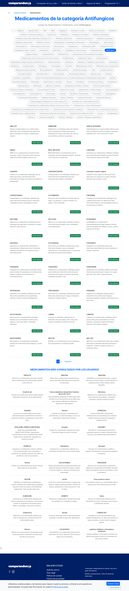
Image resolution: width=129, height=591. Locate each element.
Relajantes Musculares (49, 97)
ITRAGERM (90, 291)
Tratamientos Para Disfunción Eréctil (81, 113)
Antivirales (68, 66)
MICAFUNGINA (15, 338)
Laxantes (63, 93)
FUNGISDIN (14, 267)
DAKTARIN (14, 219)
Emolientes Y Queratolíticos (22, 78)
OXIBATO (64, 496)
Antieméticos (57, 50)
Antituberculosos (28, 66)
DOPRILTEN (101, 411)
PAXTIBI (27, 479)
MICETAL (51, 338)
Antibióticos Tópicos (43, 42)
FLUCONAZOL (53, 243)
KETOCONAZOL (16, 314)
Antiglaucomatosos (32, 54)
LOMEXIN (90, 314)
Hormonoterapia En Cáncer (46, 89)
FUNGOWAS (52, 267)
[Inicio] (9, 13)
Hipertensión (37, 86)
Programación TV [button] (112, 3)
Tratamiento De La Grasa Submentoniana (86, 105)
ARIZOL (12, 150)
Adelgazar (20, 30)
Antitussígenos (56, 66)
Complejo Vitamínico (106, 70)
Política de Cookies (60, 587)
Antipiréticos (69, 62)
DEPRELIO (27, 446)
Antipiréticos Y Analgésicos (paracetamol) (91, 62)
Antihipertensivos (48, 54)
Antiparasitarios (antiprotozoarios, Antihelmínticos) (27, 62)
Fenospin (101, 446)
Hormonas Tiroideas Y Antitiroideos (21, 89)
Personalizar (114, 587)
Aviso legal (51, 573)
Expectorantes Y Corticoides (53, 82)
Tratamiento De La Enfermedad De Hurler (85, 101)
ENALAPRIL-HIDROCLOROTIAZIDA (27, 427)
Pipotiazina (64, 446)
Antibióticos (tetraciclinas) (23, 42)
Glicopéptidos (112, 82)
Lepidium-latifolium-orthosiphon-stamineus (101, 530)
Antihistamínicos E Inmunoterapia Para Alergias (88, 54)
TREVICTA (27, 375)
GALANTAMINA (64, 463)
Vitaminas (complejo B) (46, 117)
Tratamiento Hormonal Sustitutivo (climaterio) (68, 109)
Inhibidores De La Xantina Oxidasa (90, 89)
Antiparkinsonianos (54, 62)
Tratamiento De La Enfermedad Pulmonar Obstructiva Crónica (49, 105)
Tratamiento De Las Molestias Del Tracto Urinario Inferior (30, 109)
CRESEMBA (90, 195)
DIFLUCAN (52, 219)
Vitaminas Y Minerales (65, 117)
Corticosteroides (58, 74)
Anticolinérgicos (94, 42)
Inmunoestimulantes (112, 89)
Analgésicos (63, 30)
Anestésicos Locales (77, 30)
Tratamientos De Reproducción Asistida (52, 113)
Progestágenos (110, 93)
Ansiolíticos (112, 30)
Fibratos (69, 82)
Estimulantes (35, 82)
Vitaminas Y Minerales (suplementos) (89, 117)
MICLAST (89, 338)
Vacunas (100, 113)
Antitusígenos (42, 66)
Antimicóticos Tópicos (85, 58)
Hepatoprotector (23, 86)
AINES (53, 30)
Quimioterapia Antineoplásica (28, 97)
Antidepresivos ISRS (106, 46)
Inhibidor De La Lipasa (67, 89)
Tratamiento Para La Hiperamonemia (23, 113)
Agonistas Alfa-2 (33, 30)
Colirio (94, 70)
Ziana (102, 496)
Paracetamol (97, 93)
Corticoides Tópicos (42, 74)
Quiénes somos (53, 570)
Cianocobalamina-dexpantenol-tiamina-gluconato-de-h (64, 393)
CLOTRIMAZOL (53, 195)
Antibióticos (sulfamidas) (105, 38)
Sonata (64, 513)
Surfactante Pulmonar (103, 97)
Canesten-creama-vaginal (96, 171)
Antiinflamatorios (68, 58)
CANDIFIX (13, 171)
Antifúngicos (110, 50)
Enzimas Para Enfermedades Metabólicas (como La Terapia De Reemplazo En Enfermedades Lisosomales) (70, 78)
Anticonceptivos (21, 46)
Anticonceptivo (109, 42)
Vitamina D (31, 117)
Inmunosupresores (36, 93)
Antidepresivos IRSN (89, 46)
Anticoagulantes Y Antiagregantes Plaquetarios (69, 42)
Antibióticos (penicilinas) (101, 34)
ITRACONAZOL (53, 291)
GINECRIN (101, 375)
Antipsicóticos (113, 62)
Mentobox (102, 392)
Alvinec (27, 463)
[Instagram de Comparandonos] (13, 571)
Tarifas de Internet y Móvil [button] (72, 3)
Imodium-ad (27, 392)
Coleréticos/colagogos (80, 70)
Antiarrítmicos (51, 34)
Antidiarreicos (44, 50)
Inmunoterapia (50, 93)
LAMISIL (51, 314)
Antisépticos (15, 66)
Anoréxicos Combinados (97, 30)
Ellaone (27, 529)
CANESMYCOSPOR (55, 171)
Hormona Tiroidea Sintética (102, 86)
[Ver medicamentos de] (13, 30)
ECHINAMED (91, 219)
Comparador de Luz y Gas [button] (47, 3)
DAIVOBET (102, 427)
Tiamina (64, 411)
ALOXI (64, 479)
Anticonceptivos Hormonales (40, 46)
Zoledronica (27, 513)
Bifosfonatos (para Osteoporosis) (107, 66)
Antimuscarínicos (102, 58)
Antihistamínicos (63, 54)
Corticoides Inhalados (24, 74)
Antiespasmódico (96, 50)
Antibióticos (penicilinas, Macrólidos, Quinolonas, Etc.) (33, 38)
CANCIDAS (90, 150)
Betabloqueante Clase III (84, 66)
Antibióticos (64, 34)
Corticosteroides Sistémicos (77, 74)
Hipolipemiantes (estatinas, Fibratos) (77, 86)
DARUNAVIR (101, 463)
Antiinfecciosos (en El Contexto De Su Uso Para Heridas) (40, 58)
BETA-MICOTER (54, 150)
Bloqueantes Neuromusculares (26, 70)
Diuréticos (108, 74)
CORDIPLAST (102, 513)
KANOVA (27, 411)
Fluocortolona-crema (102, 479)
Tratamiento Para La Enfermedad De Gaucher (102, 109)
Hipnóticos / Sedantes (53, 86)
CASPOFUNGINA (16, 195)
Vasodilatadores (112, 113)
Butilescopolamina (62, 70)
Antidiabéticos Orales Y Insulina (25, 50)
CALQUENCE (64, 529)
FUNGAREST (91, 243)
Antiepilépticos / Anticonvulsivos (76, 50)
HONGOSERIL (91, 267)
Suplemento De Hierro (85, 97)
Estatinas (113, 78)
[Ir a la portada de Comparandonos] (19, 566)
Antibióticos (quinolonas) (84, 38)
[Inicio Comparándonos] (19, 3)
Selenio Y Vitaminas (67, 97)
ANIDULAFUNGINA (93, 126)
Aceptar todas (113, 584)
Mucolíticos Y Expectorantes (79, 93)
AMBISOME (52, 126)
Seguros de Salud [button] (93, 3)
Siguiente (67, 361)
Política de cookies (54, 576)
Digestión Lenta (96, 74)
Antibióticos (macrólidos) (80, 34)
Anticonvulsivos (59, 46)
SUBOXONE (27, 496)
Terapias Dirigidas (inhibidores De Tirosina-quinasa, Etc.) (48, 101)
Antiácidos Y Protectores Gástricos (31, 34)
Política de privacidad (55, 579)
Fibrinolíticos (80, 82)
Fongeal (64, 427)
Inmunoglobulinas (19, 93)
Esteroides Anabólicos (19, 82)
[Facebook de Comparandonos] (9, 571)
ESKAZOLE (14, 243)
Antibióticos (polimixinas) (64, 38)
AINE (44, 30)
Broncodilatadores (46, 70)
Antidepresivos (73, 46)
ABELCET (13, 126)
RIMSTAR (64, 375)
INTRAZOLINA (15, 291)
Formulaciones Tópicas (95, 82)
